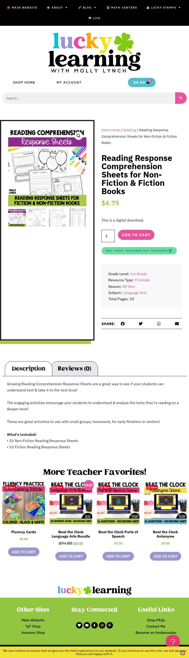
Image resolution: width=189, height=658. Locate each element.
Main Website (24, 7)
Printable (142, 280)
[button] (78, 136)
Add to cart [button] (23, 552)
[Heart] (79, 625)
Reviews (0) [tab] (74, 368)
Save (12, 487)
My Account (69, 82)
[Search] (181, 98)
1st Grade (138, 273)
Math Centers (124, 7)
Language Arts (135, 292)
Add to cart (136, 235)
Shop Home (24, 82)
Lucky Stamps (163, 7)
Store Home (110, 130)
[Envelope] (87, 625)
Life (96, 18)
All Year (129, 286)
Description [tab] (28, 368)
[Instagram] (102, 625)
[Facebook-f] (94, 625)
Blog (87, 7)
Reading (129, 130)
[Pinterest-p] (109, 625)
